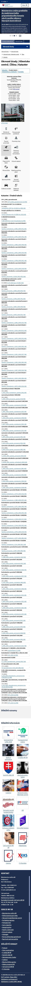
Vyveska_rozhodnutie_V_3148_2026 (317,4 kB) (14, 519)
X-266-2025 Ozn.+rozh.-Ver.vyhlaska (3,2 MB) (14, 221)
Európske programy (8, 920)
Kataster (5, 57)
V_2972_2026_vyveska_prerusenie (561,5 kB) (13, 620)
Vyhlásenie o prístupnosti (9, 979)
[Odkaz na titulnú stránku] (8, 5)
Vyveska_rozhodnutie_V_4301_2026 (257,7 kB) (14, 354)
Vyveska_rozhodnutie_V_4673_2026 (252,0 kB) (14, 386)
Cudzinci (5, 960)
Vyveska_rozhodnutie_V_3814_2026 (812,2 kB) (14, 330)
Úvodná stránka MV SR (7, 41)
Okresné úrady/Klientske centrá (12, 918)
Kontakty (21, 72)
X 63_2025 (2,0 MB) (13, 655)
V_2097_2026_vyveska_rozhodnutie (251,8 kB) (14, 405)
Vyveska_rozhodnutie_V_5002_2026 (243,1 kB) (14, 237)
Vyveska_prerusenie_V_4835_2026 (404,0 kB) (14, 306)
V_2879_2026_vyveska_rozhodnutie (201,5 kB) (14, 601)
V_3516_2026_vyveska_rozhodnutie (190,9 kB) (14, 481)
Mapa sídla (13, 977)
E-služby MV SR (6, 953)
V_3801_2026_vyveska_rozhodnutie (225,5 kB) (14, 411)
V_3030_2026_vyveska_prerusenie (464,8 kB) (13, 633)
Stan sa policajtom (8, 950)
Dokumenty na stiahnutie (9, 72)
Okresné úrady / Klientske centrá (11, 54)
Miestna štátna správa (9, 962)
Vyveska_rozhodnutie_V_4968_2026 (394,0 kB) (14, 244)
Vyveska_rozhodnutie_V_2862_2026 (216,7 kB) (14, 322)
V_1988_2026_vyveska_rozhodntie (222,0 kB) (14, 557)
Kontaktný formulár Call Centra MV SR (12, 900)
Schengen (5, 934)
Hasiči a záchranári (8, 930)
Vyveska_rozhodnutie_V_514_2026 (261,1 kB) (14, 544)
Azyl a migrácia (6, 925)
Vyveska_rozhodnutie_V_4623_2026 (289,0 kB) (14, 378)
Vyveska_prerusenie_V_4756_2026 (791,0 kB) (14, 299)
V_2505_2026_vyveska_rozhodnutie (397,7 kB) (14, 576)
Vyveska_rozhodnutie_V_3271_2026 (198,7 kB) (14, 506)
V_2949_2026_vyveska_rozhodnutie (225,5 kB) (14, 608)
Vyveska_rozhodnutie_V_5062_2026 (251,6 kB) (14, 229)
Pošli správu (16, 89)
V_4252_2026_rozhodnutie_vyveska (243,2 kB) (14, 392)
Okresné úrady (18, 41)
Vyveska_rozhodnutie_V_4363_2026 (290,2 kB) (14, 362)
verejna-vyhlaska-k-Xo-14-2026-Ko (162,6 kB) (14, 214)
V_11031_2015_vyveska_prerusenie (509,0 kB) (14, 456)
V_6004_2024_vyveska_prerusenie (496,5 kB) (13, 449)
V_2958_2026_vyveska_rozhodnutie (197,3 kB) (14, 614)
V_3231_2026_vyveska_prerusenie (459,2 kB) (13, 639)
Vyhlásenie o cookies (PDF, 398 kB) (11, 982)
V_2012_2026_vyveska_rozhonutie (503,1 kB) (14, 563)
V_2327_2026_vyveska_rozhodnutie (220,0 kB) (14, 570)
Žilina (23, 54)
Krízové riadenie (7, 932)
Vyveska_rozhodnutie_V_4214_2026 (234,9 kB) (14, 268)
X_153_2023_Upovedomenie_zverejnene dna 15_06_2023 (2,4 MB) (14, 686)
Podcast (4, 948)
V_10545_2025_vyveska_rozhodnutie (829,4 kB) (14, 462)
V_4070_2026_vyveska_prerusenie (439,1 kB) (13, 437)
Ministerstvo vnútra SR (9, 913)
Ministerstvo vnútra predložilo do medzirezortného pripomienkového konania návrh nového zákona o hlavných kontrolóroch (15, 15)
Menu (24, 5)
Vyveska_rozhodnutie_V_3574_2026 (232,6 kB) (14, 494)
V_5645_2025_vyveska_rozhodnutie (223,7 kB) (14, 646)
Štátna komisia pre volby (10, 916)
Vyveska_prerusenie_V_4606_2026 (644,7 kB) (14, 291)
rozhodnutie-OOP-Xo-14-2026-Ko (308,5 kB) (14, 208)
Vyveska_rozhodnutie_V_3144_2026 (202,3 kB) (14, 525)
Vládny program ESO (8, 964)
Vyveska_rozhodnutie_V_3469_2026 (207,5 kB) (14, 500)
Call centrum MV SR (8, 967)
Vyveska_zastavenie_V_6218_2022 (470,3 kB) (14, 276)
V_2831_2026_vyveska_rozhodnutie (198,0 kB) (14, 589)
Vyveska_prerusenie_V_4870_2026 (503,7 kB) (14, 314)
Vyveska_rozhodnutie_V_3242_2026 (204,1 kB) (14, 513)
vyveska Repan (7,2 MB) (14, 650)
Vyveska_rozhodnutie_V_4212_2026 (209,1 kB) (14, 346)
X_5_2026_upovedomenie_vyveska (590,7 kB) (14, 661)
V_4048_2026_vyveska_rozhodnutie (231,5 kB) (14, 430)
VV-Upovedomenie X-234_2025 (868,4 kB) (13, 668)
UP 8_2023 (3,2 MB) (13, 703)
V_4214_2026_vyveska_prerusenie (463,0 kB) (13, 443)
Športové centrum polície (10, 939)
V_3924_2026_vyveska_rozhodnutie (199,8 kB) (14, 418)
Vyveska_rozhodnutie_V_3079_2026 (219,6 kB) (14, 532)
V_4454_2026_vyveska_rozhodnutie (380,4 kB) (14, 468)
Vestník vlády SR (7, 955)
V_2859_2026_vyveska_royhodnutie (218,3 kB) (14, 595)
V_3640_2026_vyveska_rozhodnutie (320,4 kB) (14, 475)
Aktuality (4, 70)
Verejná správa (6, 927)
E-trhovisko (6, 969)
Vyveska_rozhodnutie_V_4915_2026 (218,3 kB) (14, 252)
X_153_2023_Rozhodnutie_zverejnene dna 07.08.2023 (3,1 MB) (13, 676)
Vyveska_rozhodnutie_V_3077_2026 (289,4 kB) (14, 538)
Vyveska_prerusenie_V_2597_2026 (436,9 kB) (14, 551)
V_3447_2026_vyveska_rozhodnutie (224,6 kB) (14, 487)
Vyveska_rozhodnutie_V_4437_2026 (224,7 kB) (14, 370)
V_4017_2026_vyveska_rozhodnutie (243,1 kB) (14, 424)
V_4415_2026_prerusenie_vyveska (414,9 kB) (13, 399)
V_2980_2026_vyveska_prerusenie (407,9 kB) (13, 627)
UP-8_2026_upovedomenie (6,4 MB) (17, 202)
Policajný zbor (6, 923)
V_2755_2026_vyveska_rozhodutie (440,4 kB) (14, 582)
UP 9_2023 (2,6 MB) (13, 695)
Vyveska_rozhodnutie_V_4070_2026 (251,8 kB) (14, 338)
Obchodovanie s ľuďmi (9, 957)
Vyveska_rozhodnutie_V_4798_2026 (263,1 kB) (14, 260)
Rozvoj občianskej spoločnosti (11, 937)
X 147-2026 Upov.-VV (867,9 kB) (15, 283)
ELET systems (5, 977)
